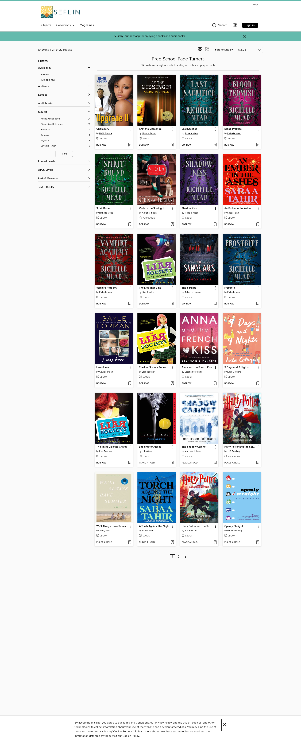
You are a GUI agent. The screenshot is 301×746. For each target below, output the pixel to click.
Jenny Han (104, 530)
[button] (219, 25)
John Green (147, 451)
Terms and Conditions (136, 722)
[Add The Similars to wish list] (215, 304)
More (64, 153)
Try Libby (117, 36)
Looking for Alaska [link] (150, 447)
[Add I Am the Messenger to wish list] (172, 145)
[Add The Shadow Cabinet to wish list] (215, 463)
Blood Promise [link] (233, 129)
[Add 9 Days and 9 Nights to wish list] (258, 383)
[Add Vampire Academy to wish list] (130, 304)
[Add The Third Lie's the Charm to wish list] (130, 463)
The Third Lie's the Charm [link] (111, 447)
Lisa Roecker (148, 292)
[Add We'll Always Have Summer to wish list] (130, 542)
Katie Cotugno (234, 371)
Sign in (250, 25)
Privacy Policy (163, 722)
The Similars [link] (189, 287)
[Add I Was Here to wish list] (130, 383)
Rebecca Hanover (193, 292)
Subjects (45, 25)
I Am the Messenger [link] (150, 129)
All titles (45, 74)
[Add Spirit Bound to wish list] (130, 224)
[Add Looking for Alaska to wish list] (172, 463)
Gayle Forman (106, 371)
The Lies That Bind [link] (150, 287)
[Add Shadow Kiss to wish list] (215, 224)
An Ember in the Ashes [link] (237, 208)
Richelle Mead (191, 133)
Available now (48, 80)
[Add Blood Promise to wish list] (258, 145)
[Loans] (235, 25)
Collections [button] (64, 25)
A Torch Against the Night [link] (154, 526)
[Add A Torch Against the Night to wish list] (172, 542)
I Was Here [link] (102, 367)
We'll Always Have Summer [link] (112, 526)
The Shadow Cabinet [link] (194, 447)
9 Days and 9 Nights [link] (236, 367)
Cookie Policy (130, 736)
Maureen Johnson (193, 451)
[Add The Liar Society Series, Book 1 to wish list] (172, 383)
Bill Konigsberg (234, 530)
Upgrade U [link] (102, 129)
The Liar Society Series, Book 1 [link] (155, 367)
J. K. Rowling (233, 451)
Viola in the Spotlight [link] (151, 208)
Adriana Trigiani (149, 212)
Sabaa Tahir (233, 212)
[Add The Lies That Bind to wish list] (172, 304)
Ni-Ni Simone (105, 133)
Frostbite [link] (229, 287)
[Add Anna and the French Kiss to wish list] (215, 383)
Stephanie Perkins (193, 371)
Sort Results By (224, 49)
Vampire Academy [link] (106, 287)
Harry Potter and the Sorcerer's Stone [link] (240, 447)
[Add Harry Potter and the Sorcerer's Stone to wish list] (258, 463)
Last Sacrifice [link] (189, 129)
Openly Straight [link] (233, 526)
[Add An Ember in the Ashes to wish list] (258, 224)
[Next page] (185, 557)
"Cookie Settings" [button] (122, 731)
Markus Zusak (149, 133)
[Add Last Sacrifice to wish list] (215, 145)
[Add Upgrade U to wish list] (130, 145)
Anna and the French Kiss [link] (197, 367)
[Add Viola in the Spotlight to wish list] (172, 224)
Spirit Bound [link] (103, 208)
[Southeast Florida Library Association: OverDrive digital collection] (60, 12)
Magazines (87, 25)
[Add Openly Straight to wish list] (258, 542)
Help (255, 4)
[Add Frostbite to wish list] (258, 304)
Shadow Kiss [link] (189, 208)
